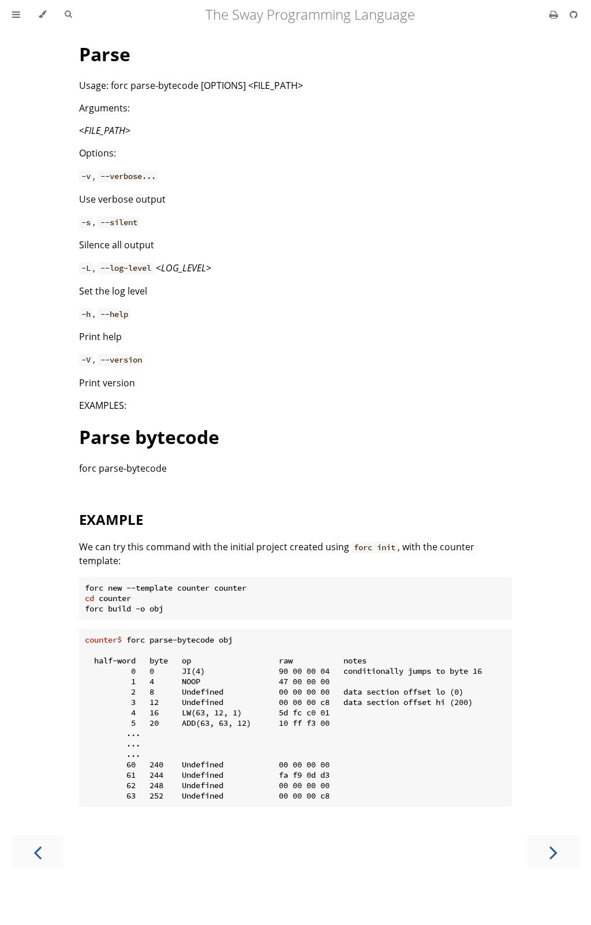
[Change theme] (42, 14)
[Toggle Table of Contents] (16, 14)
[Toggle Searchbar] (68, 14)
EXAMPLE (111, 519)
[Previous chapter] (37, 851)
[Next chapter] (553, 851)
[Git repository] (573, 14)
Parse (104, 54)
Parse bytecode (149, 436)
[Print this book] (555, 14)
